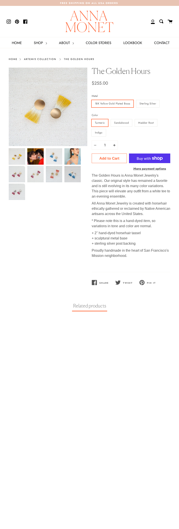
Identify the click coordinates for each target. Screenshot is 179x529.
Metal (95, 96)
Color (95, 115)
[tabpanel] (48, 107)
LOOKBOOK (132, 42)
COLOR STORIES (98, 42)
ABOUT (65, 42)
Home (13, 59)
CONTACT (161, 42)
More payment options (149, 168)
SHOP (39, 42)
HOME (17, 42)
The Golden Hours (79, 59)
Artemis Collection (40, 59)
